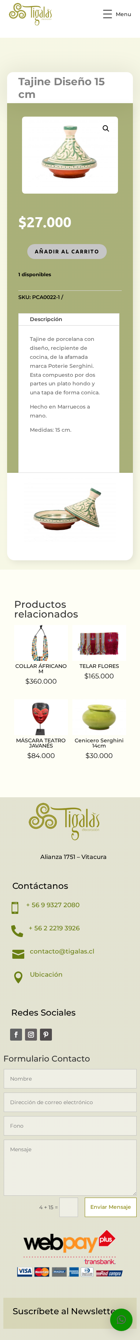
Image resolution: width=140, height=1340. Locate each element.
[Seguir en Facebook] (16, 1035)
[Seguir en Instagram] (31, 1035)
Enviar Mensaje (110, 1207)
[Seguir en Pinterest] (46, 1035)
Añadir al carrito (67, 251)
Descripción (46, 319)
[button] (106, 128)
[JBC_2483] (70, 542)
